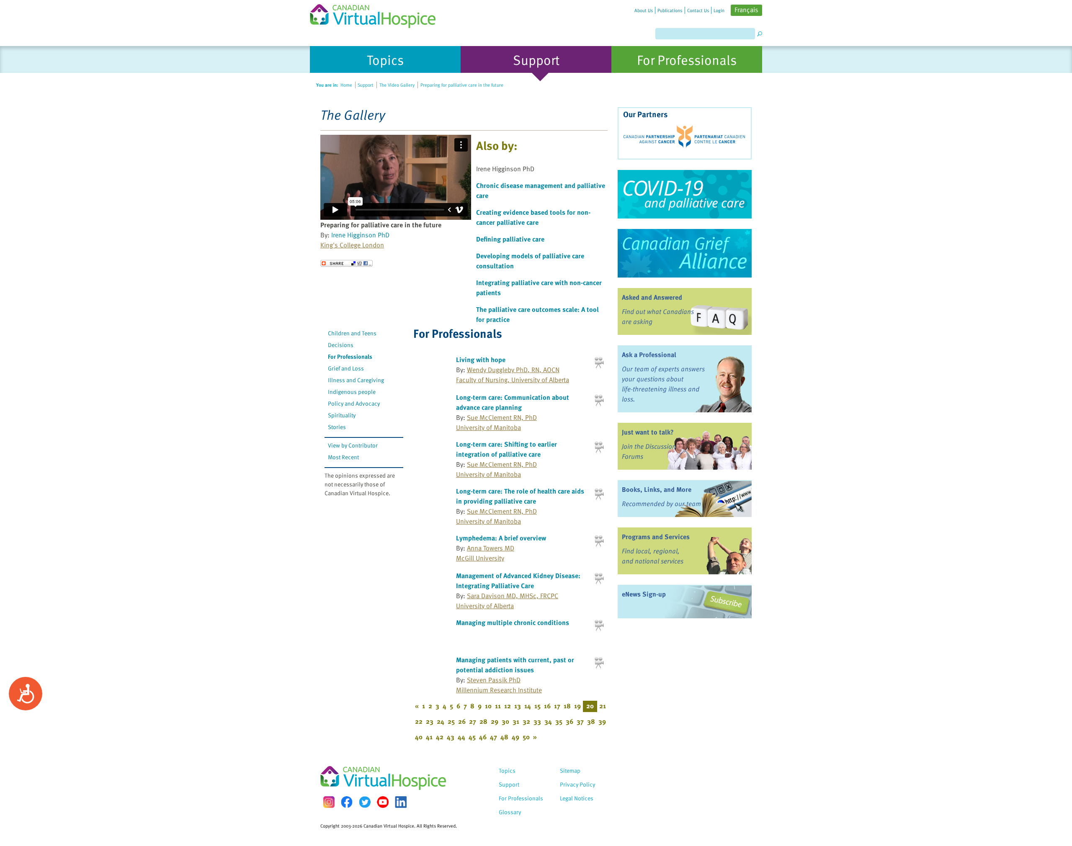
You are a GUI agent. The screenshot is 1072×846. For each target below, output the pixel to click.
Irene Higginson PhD (360, 235)
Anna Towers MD (490, 548)
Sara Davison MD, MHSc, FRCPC (512, 596)
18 (567, 706)
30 (505, 721)
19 (577, 706)
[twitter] (365, 802)
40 (419, 737)
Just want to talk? (648, 432)
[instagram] (329, 801)
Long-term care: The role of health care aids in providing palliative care (520, 496)
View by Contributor (353, 445)
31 (516, 721)
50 (526, 737)
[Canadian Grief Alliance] (685, 253)
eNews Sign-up (644, 594)
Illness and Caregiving (356, 379)
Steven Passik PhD (494, 680)
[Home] (378, 14)
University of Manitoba (488, 427)
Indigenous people (352, 391)
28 (483, 721)
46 (483, 737)
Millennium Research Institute (499, 690)
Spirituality (342, 415)
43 (450, 737)
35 (558, 721)
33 (537, 721)
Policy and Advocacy (354, 403)
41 (429, 737)
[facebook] (347, 801)
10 (488, 706)
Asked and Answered (652, 297)
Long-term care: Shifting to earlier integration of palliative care (506, 449)
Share (346, 263)
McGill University (480, 558)
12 (507, 706)
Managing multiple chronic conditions (512, 622)
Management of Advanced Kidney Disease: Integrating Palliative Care (518, 581)
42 (439, 737)
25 (451, 721)
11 (498, 706)
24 (440, 721)
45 (472, 737)
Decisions (340, 344)
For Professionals (350, 356)
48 (504, 737)
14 (527, 706)
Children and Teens (352, 333)
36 (569, 721)
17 (557, 706)
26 (462, 721)
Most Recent (343, 457)
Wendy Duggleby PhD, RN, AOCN (513, 370)
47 (493, 737)
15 (537, 706)
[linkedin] (401, 802)
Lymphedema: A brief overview (501, 538)
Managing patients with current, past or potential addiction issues (515, 665)
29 (494, 721)
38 (591, 721)
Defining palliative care (510, 239)
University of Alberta (485, 606)
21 (602, 706)
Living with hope (480, 360)
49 (515, 737)
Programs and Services (656, 537)
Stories (337, 426)
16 (547, 706)
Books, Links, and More (656, 489)
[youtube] (383, 802)
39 (602, 721)
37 (580, 721)
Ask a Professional (649, 355)
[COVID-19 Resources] (685, 194)
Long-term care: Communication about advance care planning (512, 402)
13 (517, 706)
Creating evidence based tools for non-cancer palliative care (533, 217)
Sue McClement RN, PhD (502, 417)
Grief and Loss (346, 368)
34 (548, 721)
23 (429, 721)
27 (472, 721)
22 (419, 721)
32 (526, 721)
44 (461, 737)
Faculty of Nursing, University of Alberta (512, 380)
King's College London (352, 245)
